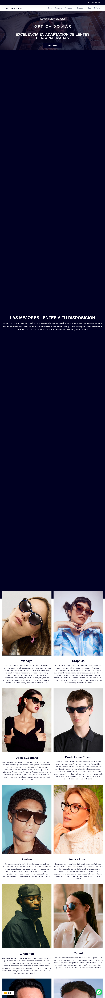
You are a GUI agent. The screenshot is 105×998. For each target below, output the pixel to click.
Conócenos (58, 8)
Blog (89, 8)
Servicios (80, 8)
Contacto (97, 8)
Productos (68, 8)
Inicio (50, 8)
